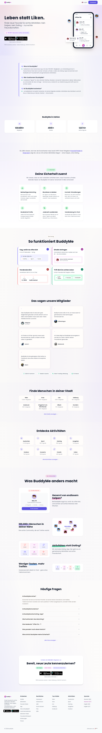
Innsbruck (54, 709)
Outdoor (70, 709)
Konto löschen (40, 706)
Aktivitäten (23, 701)
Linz (53, 704)
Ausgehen (70, 706)
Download (93, 2)
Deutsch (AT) (87, 701)
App (21, 706)
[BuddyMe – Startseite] (8, 2)
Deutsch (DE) (87, 699)
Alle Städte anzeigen (50, 414)
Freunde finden (24, 704)
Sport (69, 701)
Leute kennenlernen (25, 711)
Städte (22, 699)
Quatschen (71, 699)
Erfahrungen (23, 718)
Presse (22, 721)
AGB (37, 704)
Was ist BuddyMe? (25, 709)
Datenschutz (39, 701)
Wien (53, 699)
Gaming (70, 704)
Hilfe (37, 711)
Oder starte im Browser (15, 42)
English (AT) (87, 706)
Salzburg (54, 706)
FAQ (37, 709)
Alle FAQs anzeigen (50, 640)
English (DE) (87, 704)
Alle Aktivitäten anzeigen (50, 459)
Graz (53, 701)
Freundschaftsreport (25, 716)
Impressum (39, 699)
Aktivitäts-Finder (24, 713)
